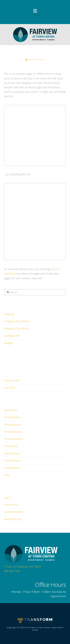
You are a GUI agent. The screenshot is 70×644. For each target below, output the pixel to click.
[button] (35, 11)
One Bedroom (12, 417)
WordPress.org (12, 519)
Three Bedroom (13, 432)
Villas (7, 475)
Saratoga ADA (12, 335)
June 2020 (9, 387)
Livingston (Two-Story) (16, 321)
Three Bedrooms (14, 439)
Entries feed (11, 504)
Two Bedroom (12, 453)
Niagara (8, 343)
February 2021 (12, 380)
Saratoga (9, 314)
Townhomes (11, 446)
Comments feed (13, 512)
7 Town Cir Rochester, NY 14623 (22, 566)
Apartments (11, 410)
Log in (7, 497)
